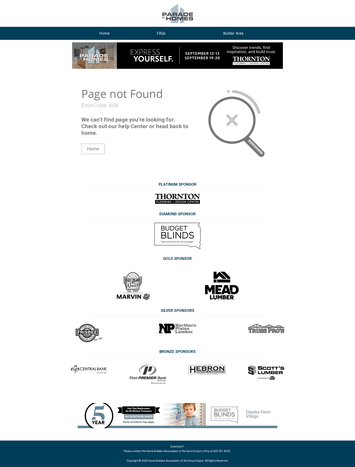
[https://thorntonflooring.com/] (177, 55)
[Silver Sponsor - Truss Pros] (266, 328)
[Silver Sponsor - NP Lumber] (177, 328)
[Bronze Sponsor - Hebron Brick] (207, 370)
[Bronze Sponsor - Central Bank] (88, 370)
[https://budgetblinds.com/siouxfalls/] (177, 415)
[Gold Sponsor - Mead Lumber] (221, 285)
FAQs (161, 33)
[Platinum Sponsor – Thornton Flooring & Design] (177, 199)
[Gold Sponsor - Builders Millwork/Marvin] (133, 286)
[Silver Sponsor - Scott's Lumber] (266, 372)
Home (104, 33)
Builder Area (233, 33)
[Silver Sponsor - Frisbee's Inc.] (88, 333)
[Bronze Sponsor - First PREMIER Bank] (148, 374)
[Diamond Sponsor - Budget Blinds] (177, 236)
